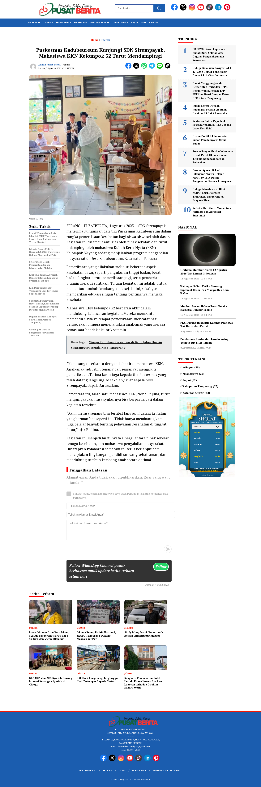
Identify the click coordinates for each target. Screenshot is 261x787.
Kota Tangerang (196, 393)
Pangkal (154, 22)
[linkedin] (219, 9)
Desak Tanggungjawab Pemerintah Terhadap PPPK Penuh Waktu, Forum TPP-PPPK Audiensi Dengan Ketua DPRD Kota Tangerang (211, 91)
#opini (189, 380)
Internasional (99, 22)
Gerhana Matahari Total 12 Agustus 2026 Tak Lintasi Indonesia (203, 271)
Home (122, 770)
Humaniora (63, 22)
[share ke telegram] (153, 67)
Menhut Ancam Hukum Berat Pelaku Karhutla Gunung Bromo (203, 308)
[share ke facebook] (129, 67)
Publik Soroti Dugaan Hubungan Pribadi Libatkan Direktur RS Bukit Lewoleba (210, 109)
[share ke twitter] (137, 67)
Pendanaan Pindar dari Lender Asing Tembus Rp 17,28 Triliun (204, 340)
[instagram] (193, 9)
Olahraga (80, 22)
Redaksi (107, 770)
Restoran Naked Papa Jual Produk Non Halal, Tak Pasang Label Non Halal (212, 124)
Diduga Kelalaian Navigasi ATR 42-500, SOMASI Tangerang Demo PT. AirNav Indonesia (212, 71)
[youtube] (201, 9)
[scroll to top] (250, 781)
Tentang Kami (87, 770)
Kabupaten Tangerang (200, 386)
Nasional (34, 22)
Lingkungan (120, 22)
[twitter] (184, 9)
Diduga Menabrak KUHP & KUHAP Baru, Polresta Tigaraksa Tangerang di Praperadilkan (209, 194)
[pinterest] (228, 9)
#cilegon (191, 367)
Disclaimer (139, 770)
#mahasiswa (193, 373)
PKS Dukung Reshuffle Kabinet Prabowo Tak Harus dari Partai (206, 324)
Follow (161, 566)
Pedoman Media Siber (166, 770)
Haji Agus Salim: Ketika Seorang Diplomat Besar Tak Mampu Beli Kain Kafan (204, 289)
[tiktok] (210, 9)
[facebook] (175, 9)
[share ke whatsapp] (145, 67)
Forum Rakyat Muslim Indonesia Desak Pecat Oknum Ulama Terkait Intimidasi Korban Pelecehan (213, 157)
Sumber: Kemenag (207, 475)
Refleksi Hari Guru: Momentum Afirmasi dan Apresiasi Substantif (212, 211)
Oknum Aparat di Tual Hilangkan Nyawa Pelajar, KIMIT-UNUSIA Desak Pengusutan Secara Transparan (212, 176)
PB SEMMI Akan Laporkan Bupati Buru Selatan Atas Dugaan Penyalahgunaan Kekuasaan (209, 54)
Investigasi (138, 22)
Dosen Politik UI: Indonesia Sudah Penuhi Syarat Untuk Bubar (210, 139)
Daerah (48, 22)
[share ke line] (161, 67)
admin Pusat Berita (49, 64)
